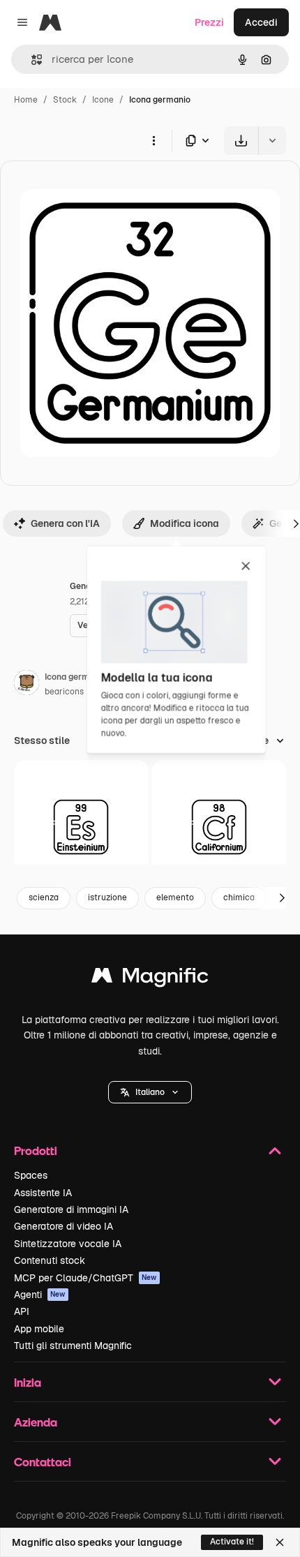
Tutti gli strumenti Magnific (73, 1345)
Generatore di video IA (63, 1226)
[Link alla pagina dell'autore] (26, 684)
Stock (65, 99)
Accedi (261, 22)
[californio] (219, 827)
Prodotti (35, 1150)
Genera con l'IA (65, 523)
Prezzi (209, 22)
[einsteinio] (81, 827)
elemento (175, 897)
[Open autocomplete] (31, 59)
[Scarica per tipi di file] (198, 140)
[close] (246, 567)
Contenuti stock (49, 1260)
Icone (103, 99)
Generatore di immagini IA (71, 1209)
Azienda (35, 1422)
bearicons (64, 691)
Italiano (150, 1092)
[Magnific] (150, 979)
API (21, 1311)
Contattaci (42, 1461)
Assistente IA (43, 1192)
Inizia (27, 1382)
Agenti (40, 1294)
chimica (239, 897)
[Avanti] (281, 898)
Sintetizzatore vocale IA (67, 1243)
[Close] (279, 1542)
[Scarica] (241, 140)
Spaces (30, 1175)
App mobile (39, 1329)
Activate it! (232, 1541)
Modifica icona (184, 523)
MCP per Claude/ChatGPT (85, 1278)
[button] (150, 1092)
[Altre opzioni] (153, 140)
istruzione (107, 897)
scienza (44, 897)
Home (26, 99)
